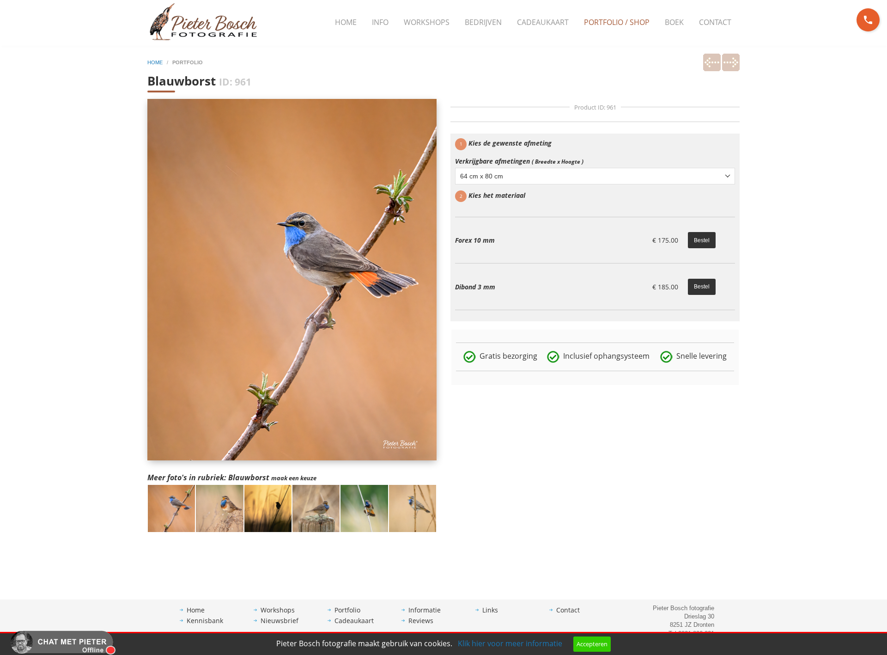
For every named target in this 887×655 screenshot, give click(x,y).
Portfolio (347, 610)
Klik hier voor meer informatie (510, 643)
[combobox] (595, 176)
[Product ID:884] (412, 507)
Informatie (424, 610)
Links (490, 610)
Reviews (420, 620)
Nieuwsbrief (279, 620)
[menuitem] (346, 23)
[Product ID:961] (171, 507)
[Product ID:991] (268, 507)
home (155, 62)
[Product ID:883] (364, 507)
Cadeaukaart (543, 22)
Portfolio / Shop (617, 22)
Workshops (427, 22)
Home (346, 22)
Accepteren (592, 644)
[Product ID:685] (219, 507)
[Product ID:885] (316, 507)
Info (380, 22)
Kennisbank (205, 620)
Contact (715, 22)
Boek (674, 22)
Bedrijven (483, 22)
